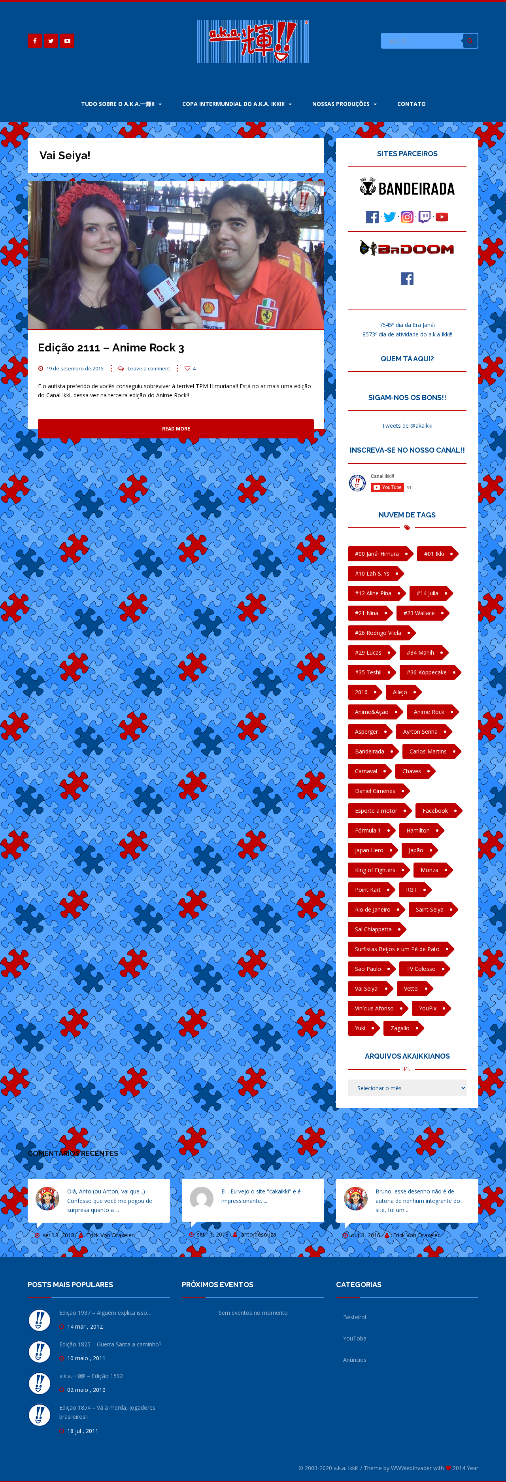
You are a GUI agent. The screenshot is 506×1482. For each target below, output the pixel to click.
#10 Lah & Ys (372, 573)
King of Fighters (375, 870)
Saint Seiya (430, 909)
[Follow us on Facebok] (35, 41)
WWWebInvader (411, 1468)
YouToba (354, 1338)
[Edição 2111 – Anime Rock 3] (176, 255)
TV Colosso (421, 968)
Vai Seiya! (367, 988)
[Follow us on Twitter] (51, 41)
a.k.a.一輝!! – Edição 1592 (91, 1376)
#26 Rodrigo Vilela (378, 632)
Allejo (400, 692)
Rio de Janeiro (373, 909)
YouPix (427, 1008)
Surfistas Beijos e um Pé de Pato (397, 949)
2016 (361, 692)
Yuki (360, 1028)
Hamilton (418, 830)
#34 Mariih (420, 652)
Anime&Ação (372, 712)
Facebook (435, 810)
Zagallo (400, 1028)
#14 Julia (427, 593)
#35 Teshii (368, 672)
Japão (416, 850)
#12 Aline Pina (373, 593)
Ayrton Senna (420, 731)
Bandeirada (369, 751)
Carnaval (366, 771)
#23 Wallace (419, 613)
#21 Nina (366, 613)
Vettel (411, 988)
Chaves (411, 771)
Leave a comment (149, 368)
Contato (411, 104)
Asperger (366, 731)
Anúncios (354, 1359)
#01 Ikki (434, 553)
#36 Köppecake (427, 672)
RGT (411, 889)
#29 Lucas (368, 652)
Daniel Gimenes (375, 791)
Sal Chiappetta (373, 929)
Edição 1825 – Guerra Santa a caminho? (110, 1344)
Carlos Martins (428, 751)
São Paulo (368, 968)
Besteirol (354, 1317)
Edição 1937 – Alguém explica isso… (105, 1312)
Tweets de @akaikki (407, 425)
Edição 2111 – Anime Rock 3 (111, 347)
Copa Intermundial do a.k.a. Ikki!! (234, 104)
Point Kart (368, 889)
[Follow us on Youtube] (67, 41)
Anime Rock (429, 712)
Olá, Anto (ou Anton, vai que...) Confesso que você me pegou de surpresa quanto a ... (109, 1200)
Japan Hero (369, 850)
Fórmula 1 (368, 830)
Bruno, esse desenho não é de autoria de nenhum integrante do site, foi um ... (418, 1200)
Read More (176, 428)
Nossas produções (341, 104)
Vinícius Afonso (374, 1008)
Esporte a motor (376, 810)
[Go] (470, 41)
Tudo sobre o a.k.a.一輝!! (118, 104)
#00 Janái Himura (377, 553)
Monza (429, 870)
